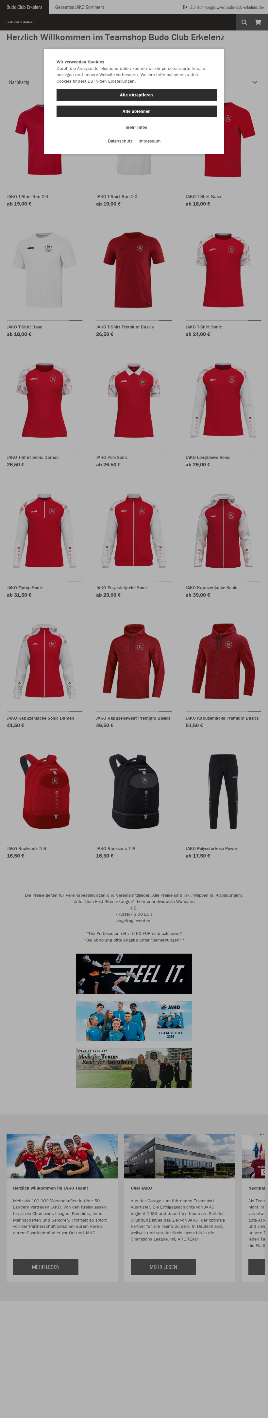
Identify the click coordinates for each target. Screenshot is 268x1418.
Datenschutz (120, 141)
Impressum (149, 141)
